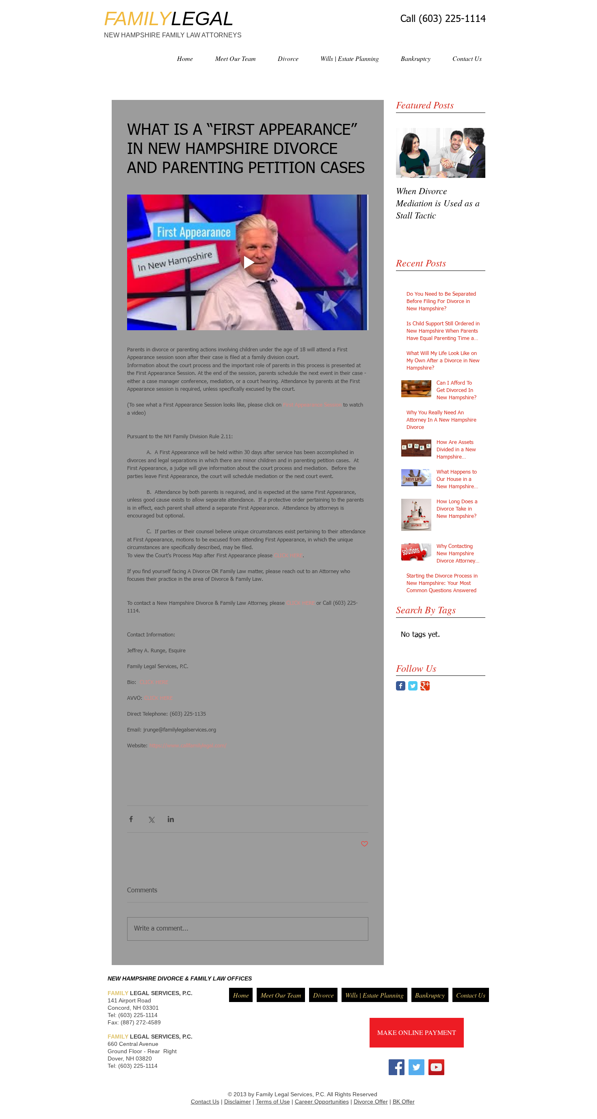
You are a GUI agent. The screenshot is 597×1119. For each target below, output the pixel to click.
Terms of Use (273, 1101)
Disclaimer (237, 1101)
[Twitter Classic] (412, 685)
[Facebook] (396, 1067)
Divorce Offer (371, 1101)
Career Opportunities (322, 1101)
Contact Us (205, 1101)
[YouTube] (436, 1067)
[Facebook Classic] (400, 685)
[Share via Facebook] (131, 819)
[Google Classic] (425, 685)
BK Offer (404, 1101)
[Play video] (247, 262)
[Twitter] (416, 1067)
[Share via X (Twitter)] (151, 819)
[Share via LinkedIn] (171, 819)
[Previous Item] (409, 153)
